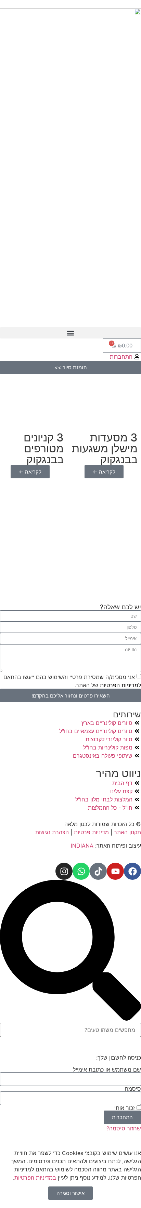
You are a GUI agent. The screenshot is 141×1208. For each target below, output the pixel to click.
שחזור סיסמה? (123, 1128)
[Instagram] (64, 871)
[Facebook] (132, 871)
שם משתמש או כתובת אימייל (107, 1069)
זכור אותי (125, 1108)
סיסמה (133, 1088)
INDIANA (82, 845)
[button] (70, 332)
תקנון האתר (127, 832)
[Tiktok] (98, 871)
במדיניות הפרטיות (35, 1177)
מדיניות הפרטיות (118, 685)
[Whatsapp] (81, 871)
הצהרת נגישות (52, 832)
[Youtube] (115, 871)
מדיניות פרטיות (91, 832)
